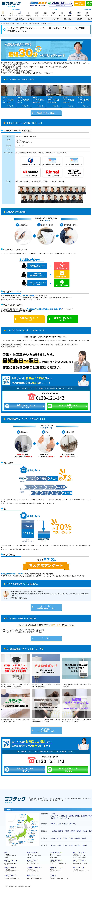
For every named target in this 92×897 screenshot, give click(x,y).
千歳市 (53, 818)
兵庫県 (59, 845)
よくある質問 (55, 19)
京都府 (71, 845)
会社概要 (79, 19)
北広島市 (84, 816)
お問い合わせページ (13, 311)
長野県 (83, 838)
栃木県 (85, 831)
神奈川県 (54, 831)
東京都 (60, 831)
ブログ (43, 19)
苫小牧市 (60, 818)
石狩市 (77, 816)
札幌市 (62, 816)
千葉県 (67, 831)
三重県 (71, 838)
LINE (55, 253)
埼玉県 (73, 831)
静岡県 (53, 838)
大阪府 (53, 845)
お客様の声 (31, 19)
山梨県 (77, 838)
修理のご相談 (67, 19)
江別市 (67, 818)
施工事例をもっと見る (46, 113)
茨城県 (79, 831)
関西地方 (44, 845)
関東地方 (44, 831)
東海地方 (44, 838)
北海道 (53, 814)
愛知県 (59, 838)
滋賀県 (65, 845)
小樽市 (71, 816)
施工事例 (19, 19)
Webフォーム (42, 253)
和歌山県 (84, 845)
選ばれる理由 (7, 19)
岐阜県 (65, 838)
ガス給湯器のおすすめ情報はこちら (46, 730)
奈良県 (77, 845)
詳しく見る (46, 638)
